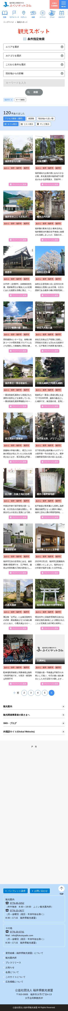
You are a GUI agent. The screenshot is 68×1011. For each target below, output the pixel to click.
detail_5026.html (50, 493)
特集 (4, 17)
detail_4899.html (50, 216)
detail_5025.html (50, 438)
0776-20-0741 (17, 931)
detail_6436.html (18, 271)
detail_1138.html (18, 493)
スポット (24, 17)
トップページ (8, 22)
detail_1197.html (18, 382)
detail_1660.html (50, 160)
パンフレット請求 (16, 891)
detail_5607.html (18, 604)
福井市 (7, 100)
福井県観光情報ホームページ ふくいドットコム (17, 4)
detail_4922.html (18, 216)
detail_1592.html (50, 549)
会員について (12, 972)
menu (63, 6)
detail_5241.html (50, 382)
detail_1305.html (18, 326)
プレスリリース (13, 962)
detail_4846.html (18, 659)
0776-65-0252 (17, 903)
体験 (33, 17)
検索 (36, 92)
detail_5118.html (18, 549)
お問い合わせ (41, 891)
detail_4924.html (18, 160)
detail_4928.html (50, 659)
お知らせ (10, 967)
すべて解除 (20, 100)
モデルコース (14, 17)
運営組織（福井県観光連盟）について (24, 953)
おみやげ (62, 17)
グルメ (52, 17)
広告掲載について (14, 981)
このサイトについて (15, 977)
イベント (43, 17)
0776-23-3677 (17, 910)
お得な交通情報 (54, 4)
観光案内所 (11, 957)
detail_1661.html (50, 271)
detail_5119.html (50, 326)
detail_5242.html (50, 604)
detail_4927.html (18, 438)
